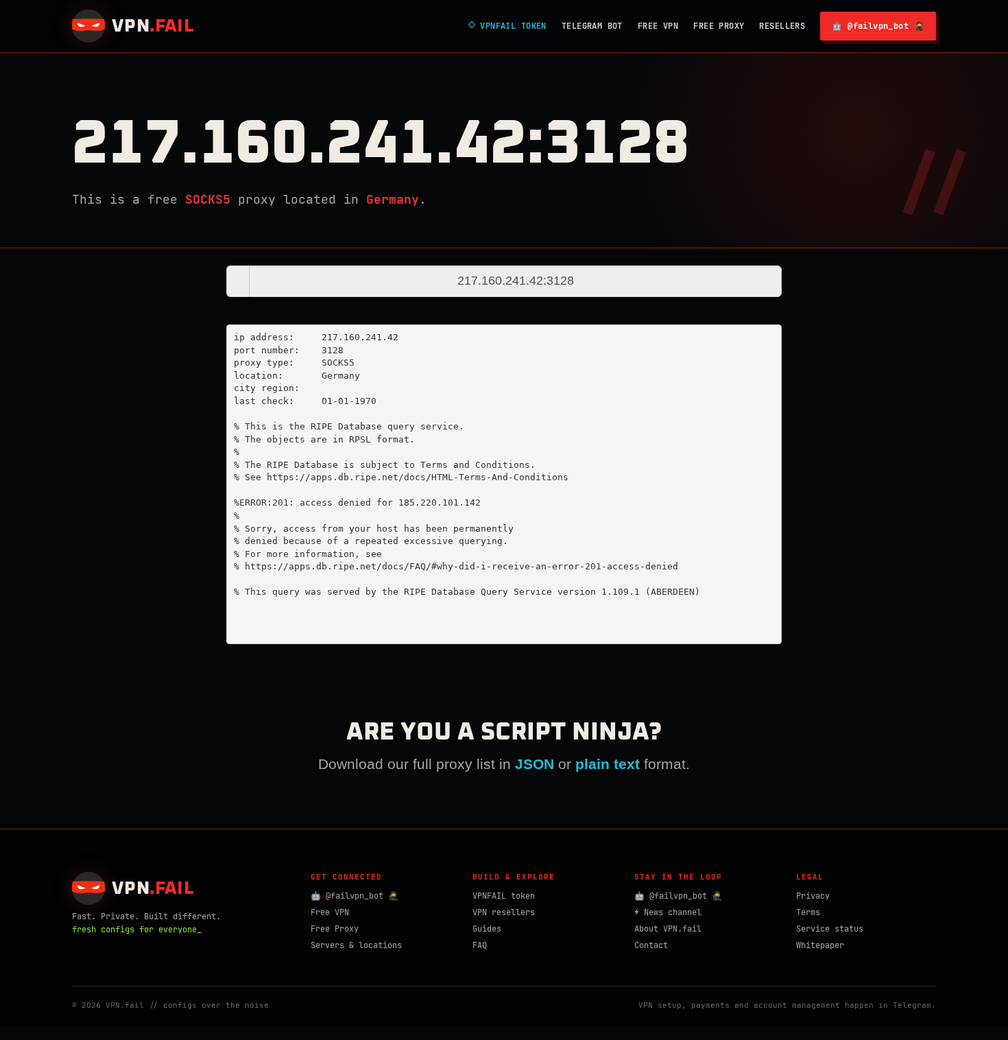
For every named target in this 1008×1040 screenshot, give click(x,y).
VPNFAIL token (503, 895)
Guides (486, 928)
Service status (829, 928)
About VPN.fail (667, 928)
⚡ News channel (667, 912)
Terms (808, 912)
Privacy (813, 895)
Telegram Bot (592, 26)
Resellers (782, 26)
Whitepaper (820, 945)
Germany (392, 199)
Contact (651, 945)
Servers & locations (356, 945)
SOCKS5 (207, 199)
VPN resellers (503, 912)
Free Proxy (718, 26)
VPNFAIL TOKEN (507, 26)
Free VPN (658, 26)
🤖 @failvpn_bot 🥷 (878, 26)
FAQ (479, 945)
